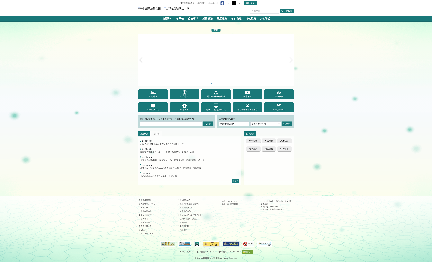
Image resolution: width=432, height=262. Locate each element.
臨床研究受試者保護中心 (190, 204)
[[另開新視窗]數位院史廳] (211, 244)
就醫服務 (207, 18)
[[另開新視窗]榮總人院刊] (167, 244)
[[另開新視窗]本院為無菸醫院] (248, 244)
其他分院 (250, 3)
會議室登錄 (145, 222)
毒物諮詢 (253, 149)
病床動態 (284, 140)
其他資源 (265, 18)
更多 (234, 181)
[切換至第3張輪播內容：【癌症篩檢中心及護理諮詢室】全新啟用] (217, 83)
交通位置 (264, 204)
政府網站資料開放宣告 (189, 219)
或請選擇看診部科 (227, 119)
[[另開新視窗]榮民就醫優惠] (184, 244)
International (213, 3)
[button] (140, 60)
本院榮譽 (269, 140)
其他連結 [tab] (250, 134)
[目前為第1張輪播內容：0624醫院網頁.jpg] (211, 83)
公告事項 (193, 18)
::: (176, 3)
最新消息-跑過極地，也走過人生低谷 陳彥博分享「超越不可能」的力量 (172, 160)
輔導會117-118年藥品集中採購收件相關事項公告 (162, 144)
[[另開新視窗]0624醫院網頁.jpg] (216, 35)
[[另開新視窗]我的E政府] (197, 244)
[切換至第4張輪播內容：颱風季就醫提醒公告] (220, 83)
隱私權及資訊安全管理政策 (190, 215)
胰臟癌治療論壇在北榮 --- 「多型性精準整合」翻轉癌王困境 (167, 152)
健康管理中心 (185, 211)
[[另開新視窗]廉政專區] (264, 244)
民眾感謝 (253, 140)
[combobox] (171, 123)
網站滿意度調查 (147, 234)
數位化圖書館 (146, 215)
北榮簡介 (167, 18)
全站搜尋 (288, 11)
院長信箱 (144, 219)
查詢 (209, 124)
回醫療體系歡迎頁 (187, 3)
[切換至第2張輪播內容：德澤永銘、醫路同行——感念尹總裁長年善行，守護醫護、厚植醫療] (214, 83)
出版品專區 (145, 208)
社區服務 (269, 149)
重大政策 (183, 222)
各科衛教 (236, 18)
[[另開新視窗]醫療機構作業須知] (231, 243)
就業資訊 (183, 230)
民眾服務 (222, 18)
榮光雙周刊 (184, 226)
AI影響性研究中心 (148, 204)
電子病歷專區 (146, 211)
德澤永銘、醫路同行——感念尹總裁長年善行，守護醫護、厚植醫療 (170, 168)
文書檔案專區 (146, 200)
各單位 (180, 18)
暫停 (216, 30)
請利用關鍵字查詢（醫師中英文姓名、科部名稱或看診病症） (167, 119)
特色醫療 (251, 18)
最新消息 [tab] (144, 134)
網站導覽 (201, 3)
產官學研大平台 (147, 226)
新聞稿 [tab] (156, 134)
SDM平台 (284, 149)
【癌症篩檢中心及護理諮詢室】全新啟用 (158, 176)
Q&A (143, 230)
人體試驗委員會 (186, 208)
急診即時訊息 (185, 200)
